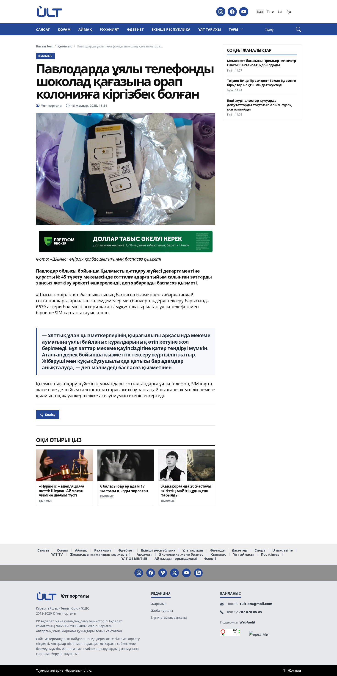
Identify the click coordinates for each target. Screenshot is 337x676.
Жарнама (158, 603)
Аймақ (85, 29)
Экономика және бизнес (181, 554)
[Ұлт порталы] (49, 11)
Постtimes (270, 554)
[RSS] (198, 572)
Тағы (233, 29)
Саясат (43, 29)
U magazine (282, 550)
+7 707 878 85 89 (248, 611)
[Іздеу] (298, 29)
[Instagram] (220, 11)
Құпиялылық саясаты (169, 617)
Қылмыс (65, 46)
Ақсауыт (144, 554)
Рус (289, 11)
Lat (280, 11)
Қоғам (64, 29)
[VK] (162, 572)
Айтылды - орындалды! (176, 558)
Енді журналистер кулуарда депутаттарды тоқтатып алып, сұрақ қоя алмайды (259, 104)
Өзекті (210, 558)
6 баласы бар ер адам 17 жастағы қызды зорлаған (124, 488)
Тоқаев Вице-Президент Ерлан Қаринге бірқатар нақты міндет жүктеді (261, 82)
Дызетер (239, 550)
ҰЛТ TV (57, 554)
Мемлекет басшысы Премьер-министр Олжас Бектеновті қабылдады (261, 62)
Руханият (109, 29)
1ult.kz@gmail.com (255, 603)
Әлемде (217, 550)
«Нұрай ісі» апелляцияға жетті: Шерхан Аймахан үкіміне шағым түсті (61, 491)
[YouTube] (243, 11)
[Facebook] (232, 11)
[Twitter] (174, 572)
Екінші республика (171, 29)
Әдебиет (135, 29)
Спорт (259, 550)
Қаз (260, 11)
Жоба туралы (162, 610)
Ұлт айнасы (243, 554)
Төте (270, 11)
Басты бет (44, 46)
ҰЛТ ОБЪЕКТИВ (134, 558)
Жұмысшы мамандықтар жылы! (100, 554)
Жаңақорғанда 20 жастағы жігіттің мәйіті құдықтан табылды (186, 491)
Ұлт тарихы (209, 29)
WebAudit (247, 622)
